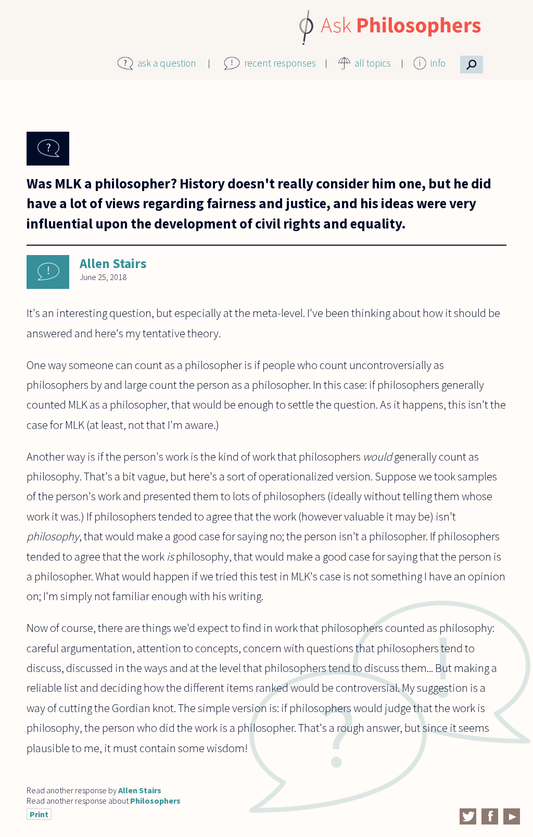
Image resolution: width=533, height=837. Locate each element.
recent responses (280, 63)
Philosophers (155, 800)
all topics (372, 63)
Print (39, 814)
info (438, 63)
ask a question (166, 63)
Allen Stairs (113, 263)
